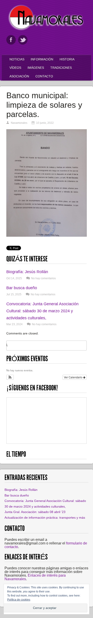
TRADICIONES (61, 67)
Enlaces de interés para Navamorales (35, 577)
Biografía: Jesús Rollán (27, 272)
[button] (10, 377)
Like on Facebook (11, 40)
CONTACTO (44, 76)
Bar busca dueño (21, 288)
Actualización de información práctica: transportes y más (45, 517)
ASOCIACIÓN (19, 76)
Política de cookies (18, 599)
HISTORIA (67, 59)
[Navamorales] (46, 30)
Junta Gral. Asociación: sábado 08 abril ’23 (35, 512)
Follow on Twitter (23, 40)
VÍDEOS (15, 67)
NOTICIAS (16, 59)
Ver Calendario (73, 377)
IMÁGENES (36, 67)
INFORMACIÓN (42, 59)
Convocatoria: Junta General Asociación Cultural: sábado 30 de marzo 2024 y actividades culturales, (42, 311)
